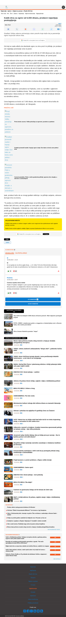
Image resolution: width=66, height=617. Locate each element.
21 (22, 423)
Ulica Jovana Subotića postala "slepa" (26, 331)
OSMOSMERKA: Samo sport (23, 467)
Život (11, 13)
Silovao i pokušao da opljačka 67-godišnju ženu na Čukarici (34, 410)
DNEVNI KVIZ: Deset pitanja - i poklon (26, 372)
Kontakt (33, 592)
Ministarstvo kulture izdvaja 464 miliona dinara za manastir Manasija (37, 403)
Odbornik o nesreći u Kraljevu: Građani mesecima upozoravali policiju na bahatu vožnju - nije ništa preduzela (38, 428)
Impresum (33, 595)
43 (22, 431)
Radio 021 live (28, 11)
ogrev (7, 242)
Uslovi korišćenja (33, 599)
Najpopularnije (39, 13)
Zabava (15, 13)
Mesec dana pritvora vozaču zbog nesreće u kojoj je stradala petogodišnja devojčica (30, 527)
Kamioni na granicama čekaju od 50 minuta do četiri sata (33, 490)
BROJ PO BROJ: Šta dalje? (23, 482)
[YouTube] (38, 611)
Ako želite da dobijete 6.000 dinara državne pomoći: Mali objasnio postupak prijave (38, 316)
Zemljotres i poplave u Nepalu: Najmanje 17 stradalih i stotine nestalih (26, 521)
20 (22, 360)
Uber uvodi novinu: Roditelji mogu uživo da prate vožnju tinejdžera (26, 524)
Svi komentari (33, 299)
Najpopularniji (21, 253)
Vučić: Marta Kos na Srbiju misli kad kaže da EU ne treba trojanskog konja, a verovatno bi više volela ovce (37, 420)
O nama (33, 585)
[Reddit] (25, 29)
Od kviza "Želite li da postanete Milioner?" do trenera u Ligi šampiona (26, 510)
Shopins (33, 577)
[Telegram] (51, 29)
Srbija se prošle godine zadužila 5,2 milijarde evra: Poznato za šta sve (26, 517)
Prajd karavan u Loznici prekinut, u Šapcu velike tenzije (33, 460)
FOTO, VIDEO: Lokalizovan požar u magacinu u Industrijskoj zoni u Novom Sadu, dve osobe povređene (37, 324)
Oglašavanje (33, 588)
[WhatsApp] (42, 29)
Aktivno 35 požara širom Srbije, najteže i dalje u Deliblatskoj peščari (37, 381)
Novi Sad (3, 13)
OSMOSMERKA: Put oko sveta (24, 396)
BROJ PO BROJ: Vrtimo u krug (24, 388)
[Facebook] (8, 29)
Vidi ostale (56, 559)
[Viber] (34, 29)
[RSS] (41, 611)
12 (22, 477)
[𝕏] (17, 29)
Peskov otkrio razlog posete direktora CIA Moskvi (21, 507)
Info (8, 13)
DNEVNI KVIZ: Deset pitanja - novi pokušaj (28, 475)
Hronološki (9, 253)
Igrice (9, 11)
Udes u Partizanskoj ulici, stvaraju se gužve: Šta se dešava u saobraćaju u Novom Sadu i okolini (32, 514)
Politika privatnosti (33, 603)
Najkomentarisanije (30, 13)
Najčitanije (21, 13)
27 (22, 439)
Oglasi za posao (18, 11)
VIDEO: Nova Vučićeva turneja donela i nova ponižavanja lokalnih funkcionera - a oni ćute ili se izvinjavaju (36, 357)
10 (22, 454)
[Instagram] (24, 611)
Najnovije (4, 11)
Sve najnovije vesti (54, 529)
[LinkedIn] (35, 611)
